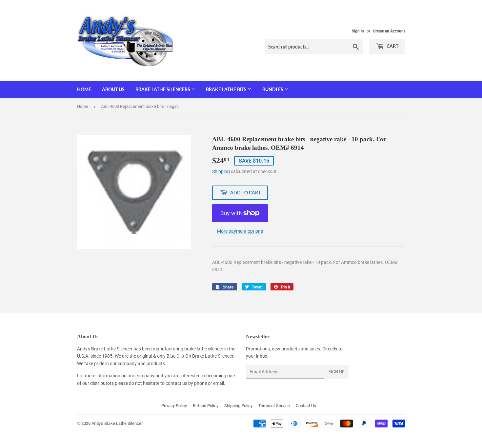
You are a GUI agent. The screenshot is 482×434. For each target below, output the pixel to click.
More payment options (240, 231)
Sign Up (336, 371)
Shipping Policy (238, 405)
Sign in (358, 31)
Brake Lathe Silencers (163, 89)
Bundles (273, 89)
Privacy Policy (174, 405)
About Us (113, 89)
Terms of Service (274, 405)
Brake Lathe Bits (227, 89)
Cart (392, 46)
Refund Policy (205, 405)
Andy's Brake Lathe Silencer (117, 423)
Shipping (221, 171)
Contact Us (306, 405)
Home (84, 89)
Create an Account (389, 31)
